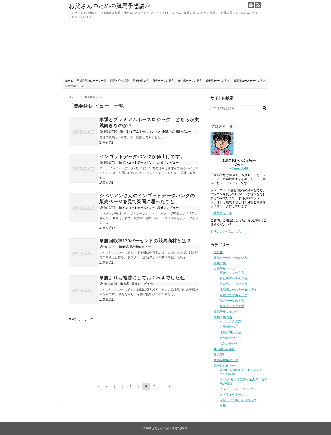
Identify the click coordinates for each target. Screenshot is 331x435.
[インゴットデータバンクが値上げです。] (83, 168)
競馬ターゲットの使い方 (230, 257)
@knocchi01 (239, 168)
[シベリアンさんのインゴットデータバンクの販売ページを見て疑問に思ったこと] (83, 207)
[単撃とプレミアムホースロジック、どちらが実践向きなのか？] (83, 131)
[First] (98, 386)
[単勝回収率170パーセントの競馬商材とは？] (83, 252)
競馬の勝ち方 (229, 327)
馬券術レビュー (180, 131)
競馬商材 (220, 354)
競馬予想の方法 (230, 332)
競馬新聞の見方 (230, 338)
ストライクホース (232, 394)
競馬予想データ (224, 268)
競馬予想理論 (223, 317)
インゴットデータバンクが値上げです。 (142, 156)
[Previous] (106, 386)
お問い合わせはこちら (226, 231)
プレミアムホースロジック (142, 131)
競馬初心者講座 (119, 80)
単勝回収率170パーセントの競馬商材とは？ (145, 240)
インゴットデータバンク (139, 162)
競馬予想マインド (76, 85)
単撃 (165, 131)
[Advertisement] (165, 49)
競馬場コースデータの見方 (250, 80)
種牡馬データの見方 (190, 80)
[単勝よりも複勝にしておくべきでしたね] (83, 289)
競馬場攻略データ (226, 360)
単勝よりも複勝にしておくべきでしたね (142, 277)
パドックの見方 (230, 321)
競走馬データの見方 (218, 80)
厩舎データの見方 (163, 80)
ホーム (69, 80)
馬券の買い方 (141, 80)
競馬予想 (220, 263)
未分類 (218, 252)
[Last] (169, 386)
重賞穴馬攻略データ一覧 (91, 80)
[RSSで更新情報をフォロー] (258, 5)
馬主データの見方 (232, 300)
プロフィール (223, 213)
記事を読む (107, 142)
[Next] (161, 386)
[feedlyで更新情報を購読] (251, 5)
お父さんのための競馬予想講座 (110, 6)
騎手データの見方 (232, 306)
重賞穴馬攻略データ (233, 295)
